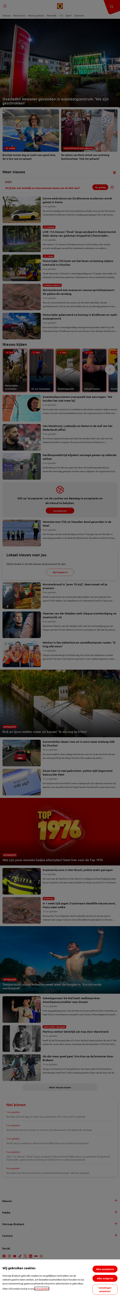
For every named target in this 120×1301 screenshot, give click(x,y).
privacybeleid (42, 1288)
